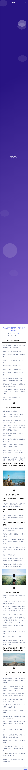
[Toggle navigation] (25, 2)
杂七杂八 (14, 2)
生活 (19, 333)
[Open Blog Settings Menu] (24, 765)
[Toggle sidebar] (2, 2)
